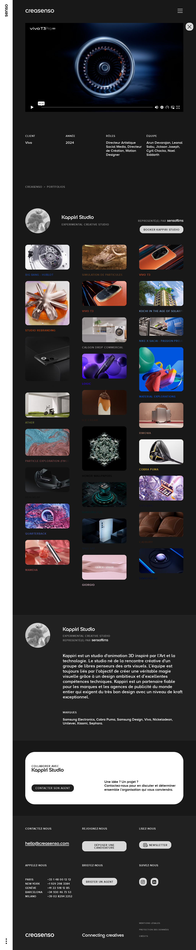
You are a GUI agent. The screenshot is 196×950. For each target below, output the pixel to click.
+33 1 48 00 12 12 (58, 879)
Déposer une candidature (104, 846)
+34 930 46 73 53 (58, 892)
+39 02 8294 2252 (58, 896)
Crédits (143, 936)
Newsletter (158, 845)
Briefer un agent (99, 881)
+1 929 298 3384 (58, 883)
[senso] (6, 10)
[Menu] (180, 11)
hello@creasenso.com (47, 844)
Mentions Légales (149, 923)
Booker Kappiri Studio (162, 229)
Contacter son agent (52, 788)
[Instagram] (143, 882)
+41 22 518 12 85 (58, 888)
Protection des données (154, 930)
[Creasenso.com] (39, 11)
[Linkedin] (154, 882)
